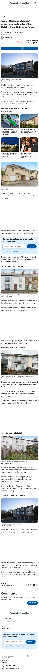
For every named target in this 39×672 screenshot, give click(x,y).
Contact (4, 623)
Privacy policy (6, 625)
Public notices (6, 629)
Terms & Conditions (8, 621)
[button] (4, 3)
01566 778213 (11, 665)
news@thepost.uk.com (12, 668)
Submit (31, 246)
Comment (32, 603)
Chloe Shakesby (7, 32)
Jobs (3, 627)
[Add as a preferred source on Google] (20, 42)
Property (4, 16)
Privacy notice (15, 251)
